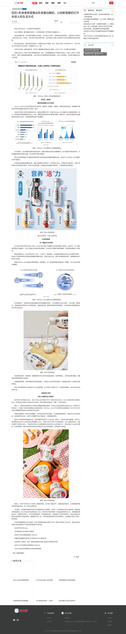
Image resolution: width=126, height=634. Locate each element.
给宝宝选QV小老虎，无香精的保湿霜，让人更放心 (99, 24)
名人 (65, 3)
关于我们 (110, 618)
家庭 (46, 3)
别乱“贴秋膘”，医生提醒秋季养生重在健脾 (96, 29)
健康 (53, 3)
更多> (112, 10)
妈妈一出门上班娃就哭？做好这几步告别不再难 (98, 26)
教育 (40, 3)
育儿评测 (49, 621)
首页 (34, 3)
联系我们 (110, 625)
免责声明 (110, 621)
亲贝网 (48, 618)
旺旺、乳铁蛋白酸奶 (18, 553)
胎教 (59, 3)
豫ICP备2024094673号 (75, 631)
